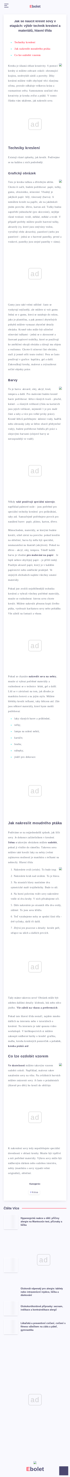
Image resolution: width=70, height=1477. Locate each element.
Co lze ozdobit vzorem (27, 55)
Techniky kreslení (24, 42)
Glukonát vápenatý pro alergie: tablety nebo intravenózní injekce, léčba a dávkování (42, 1292)
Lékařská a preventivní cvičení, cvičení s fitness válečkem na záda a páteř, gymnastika (43, 1326)
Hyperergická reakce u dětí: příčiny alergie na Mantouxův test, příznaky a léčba (41, 1221)
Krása (35, 1192)
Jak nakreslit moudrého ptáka (32, 48)
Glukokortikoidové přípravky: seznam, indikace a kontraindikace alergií (42, 1308)
